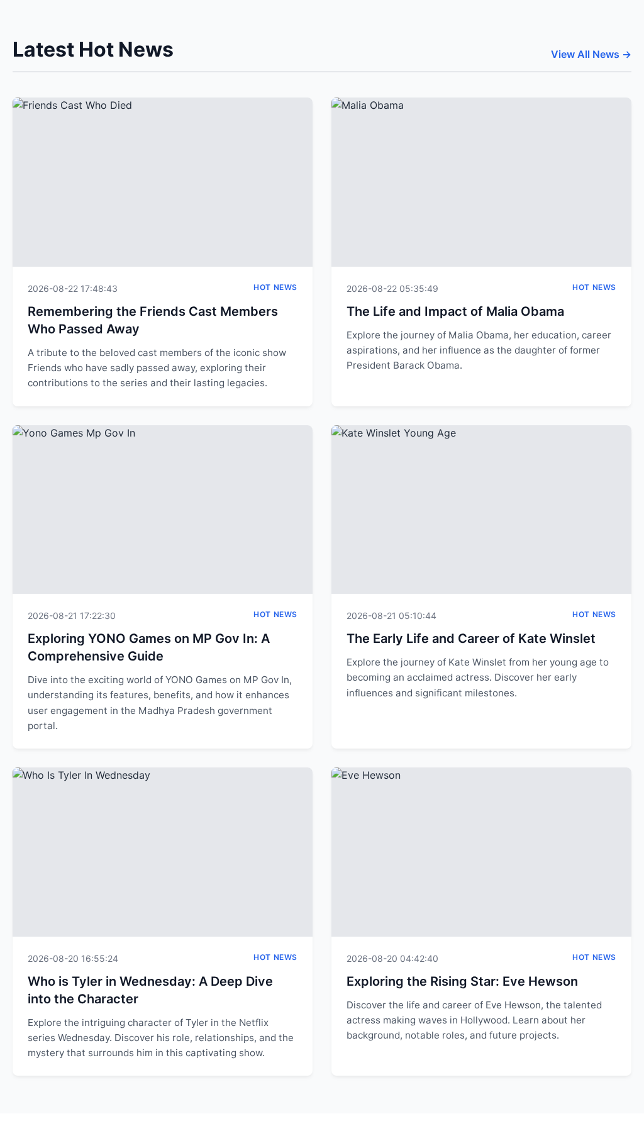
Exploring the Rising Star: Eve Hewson (462, 981)
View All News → (591, 54)
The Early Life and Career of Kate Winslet (471, 638)
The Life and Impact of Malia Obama (455, 311)
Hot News (275, 287)
